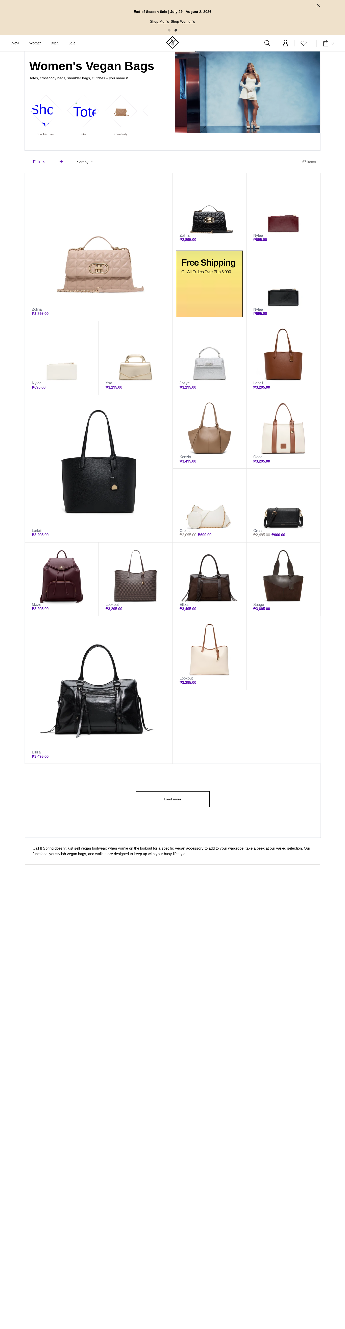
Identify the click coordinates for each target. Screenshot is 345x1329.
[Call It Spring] (172, 43)
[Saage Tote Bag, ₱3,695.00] (283, 579)
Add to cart (43, 787)
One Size (40, 777)
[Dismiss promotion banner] (318, 5)
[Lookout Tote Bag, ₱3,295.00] (135, 579)
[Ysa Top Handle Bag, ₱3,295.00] (135, 357)
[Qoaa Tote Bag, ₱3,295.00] (283, 431)
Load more (172, 799)
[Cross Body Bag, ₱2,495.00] (209, 505)
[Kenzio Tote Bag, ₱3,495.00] (209, 431)
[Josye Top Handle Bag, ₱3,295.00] (209, 357)
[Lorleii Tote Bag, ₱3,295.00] (283, 357)
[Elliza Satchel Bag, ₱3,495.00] (209, 579)
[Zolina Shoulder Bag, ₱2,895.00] (98, 247)
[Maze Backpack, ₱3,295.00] (61, 579)
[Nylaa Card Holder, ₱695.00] (283, 210)
